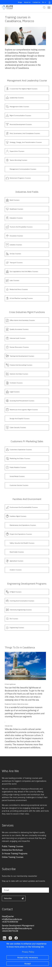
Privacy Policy (28, 952)
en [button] (43, 2)
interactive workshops (12, 850)
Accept (27, 963)
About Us (27, 2)
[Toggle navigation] (48, 7)
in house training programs (14, 853)
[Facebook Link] (16, 937)
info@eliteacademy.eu (12, 919)
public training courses (12, 846)
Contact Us (36, 2)
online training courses (12, 857)
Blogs (20, 2)
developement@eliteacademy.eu (17, 928)
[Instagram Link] (11, 937)
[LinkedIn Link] (5, 937)
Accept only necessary (27, 957)
